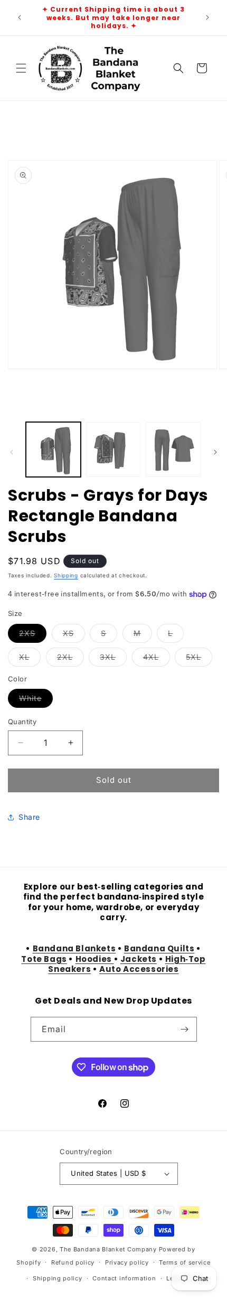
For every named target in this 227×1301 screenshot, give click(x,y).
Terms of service (184, 1262)
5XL (199, 659)
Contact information (124, 1278)
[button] (21, 68)
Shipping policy (57, 1278)
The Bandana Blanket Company (108, 1249)
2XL (70, 659)
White (36, 700)
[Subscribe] (184, 1029)
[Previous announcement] (19, 17)
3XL (113, 659)
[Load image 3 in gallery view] (173, 449)
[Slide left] (11, 452)
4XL (156, 659)
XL (30, 659)
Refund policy (72, 1262)
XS (74, 635)
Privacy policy (127, 1262)
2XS (32, 635)
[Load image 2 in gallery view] (113, 449)
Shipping (66, 575)
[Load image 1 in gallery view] (53, 449)
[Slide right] (215, 452)
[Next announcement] (207, 17)
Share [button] (29, 816)
